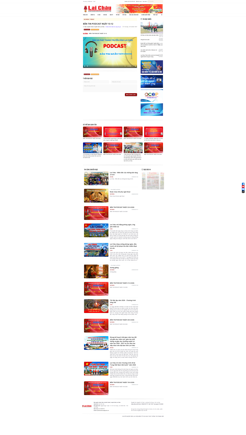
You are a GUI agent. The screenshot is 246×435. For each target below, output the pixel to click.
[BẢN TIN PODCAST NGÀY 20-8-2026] (96, 325)
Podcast (92, 19)
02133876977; (102, 408)
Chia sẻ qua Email (95, 29)
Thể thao (124, 15)
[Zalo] (243, 189)
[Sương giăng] (96, 271)
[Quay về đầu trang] (243, 431)
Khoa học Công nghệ (133, 15)
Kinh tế (111, 15)
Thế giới (117, 15)
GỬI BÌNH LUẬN (131, 94)
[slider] (105, 66)
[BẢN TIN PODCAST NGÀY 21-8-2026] (96, 289)
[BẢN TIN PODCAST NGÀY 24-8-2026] (112, 147)
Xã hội (99, 15)
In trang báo (87, 29)
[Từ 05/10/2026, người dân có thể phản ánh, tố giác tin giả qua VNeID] (112, 132)
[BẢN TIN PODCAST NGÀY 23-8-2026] (153, 147)
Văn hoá (105, 15)
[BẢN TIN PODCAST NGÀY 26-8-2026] (92, 132)
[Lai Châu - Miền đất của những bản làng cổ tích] (96, 178)
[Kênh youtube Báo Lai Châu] (243, 186)
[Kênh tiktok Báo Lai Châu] (243, 191)
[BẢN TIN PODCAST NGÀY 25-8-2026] (133, 132)
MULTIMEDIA (86, 19)
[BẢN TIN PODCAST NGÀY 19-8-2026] (96, 388)
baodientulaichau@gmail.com (103, 410)
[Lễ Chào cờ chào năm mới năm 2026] (152, 27)
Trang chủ (85, 15)
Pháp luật (155, 15)
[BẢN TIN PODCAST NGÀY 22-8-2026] (96, 213)
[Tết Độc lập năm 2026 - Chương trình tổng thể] (96, 306)
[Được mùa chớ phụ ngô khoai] (96, 196)
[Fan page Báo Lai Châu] (243, 184)
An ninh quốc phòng (145, 15)
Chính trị (93, 15)
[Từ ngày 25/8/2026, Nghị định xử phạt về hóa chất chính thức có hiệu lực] (153, 132)
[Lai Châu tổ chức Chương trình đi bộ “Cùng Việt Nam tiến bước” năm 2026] (96, 368)
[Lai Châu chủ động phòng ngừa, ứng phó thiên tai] (96, 230)
